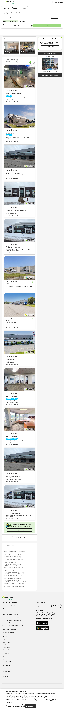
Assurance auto (6, 671)
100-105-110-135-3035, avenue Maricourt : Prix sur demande (16, 588)
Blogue (5, 636)
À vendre (6, 8)
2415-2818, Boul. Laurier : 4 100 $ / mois (12, 565)
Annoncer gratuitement (8, 632)
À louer (14, 8)
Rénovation (5, 676)
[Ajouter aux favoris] (32, 90)
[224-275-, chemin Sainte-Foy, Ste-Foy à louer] (19, 459)
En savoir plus (50, 46)
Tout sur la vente (6, 639)
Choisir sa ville (5, 649)
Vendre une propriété (10, 602)
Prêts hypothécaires (7, 674)
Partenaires (6, 665)
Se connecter (59, 2)
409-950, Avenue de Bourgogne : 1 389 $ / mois (14, 573)
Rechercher (46, 26)
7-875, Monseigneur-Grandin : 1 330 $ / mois (13, 559)
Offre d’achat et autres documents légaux (12, 625)
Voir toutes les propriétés (50, 72)
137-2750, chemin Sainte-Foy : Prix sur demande (14, 586)
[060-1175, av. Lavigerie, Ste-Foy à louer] (19, 379)
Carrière (4, 659)
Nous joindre (40, 602)
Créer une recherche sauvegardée (10, 623)
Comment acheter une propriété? (10, 618)
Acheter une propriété (10, 614)
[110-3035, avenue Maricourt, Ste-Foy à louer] (19, 230)
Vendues (23, 8)
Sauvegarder (18, 530)
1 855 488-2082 (44, 606)
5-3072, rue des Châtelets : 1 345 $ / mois (12, 562)
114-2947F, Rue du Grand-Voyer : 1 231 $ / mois (13, 567)
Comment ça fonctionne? (8, 605)
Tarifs (3, 608)
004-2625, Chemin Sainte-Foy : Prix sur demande (14, 551)
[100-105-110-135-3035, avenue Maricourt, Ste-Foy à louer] (19, 193)
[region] (32, 699)
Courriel (57, 606)
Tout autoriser (30, 706)
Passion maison (6, 647)
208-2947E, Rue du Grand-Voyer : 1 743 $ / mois (14, 572)
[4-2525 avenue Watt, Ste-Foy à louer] (19, 305)
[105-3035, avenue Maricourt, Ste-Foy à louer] (19, 496)
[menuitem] (19, 607)
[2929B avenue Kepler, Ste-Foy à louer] (19, 116)
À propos (5, 653)
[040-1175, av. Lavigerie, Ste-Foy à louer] (19, 419)
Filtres (16, 26)
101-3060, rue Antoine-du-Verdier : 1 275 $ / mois (14, 556)
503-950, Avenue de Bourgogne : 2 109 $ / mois (14, 577)
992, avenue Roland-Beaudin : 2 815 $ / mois (13, 553)
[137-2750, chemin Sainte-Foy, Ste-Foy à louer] (19, 156)
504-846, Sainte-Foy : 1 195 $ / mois (11, 580)
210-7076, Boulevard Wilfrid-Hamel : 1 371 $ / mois (14, 569)
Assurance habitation (7, 669)
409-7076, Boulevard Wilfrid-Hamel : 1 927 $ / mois (14, 570)
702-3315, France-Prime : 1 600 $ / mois (12, 584)
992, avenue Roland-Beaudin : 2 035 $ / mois (13, 554)
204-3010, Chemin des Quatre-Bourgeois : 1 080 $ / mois (16, 581)
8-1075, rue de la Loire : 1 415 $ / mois (12, 561)
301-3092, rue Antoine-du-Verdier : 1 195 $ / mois (14, 550)
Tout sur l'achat (6, 642)
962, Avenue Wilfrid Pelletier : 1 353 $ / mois (13, 564)
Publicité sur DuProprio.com (9, 662)
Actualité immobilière (7, 644)
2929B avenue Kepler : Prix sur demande (12, 578)
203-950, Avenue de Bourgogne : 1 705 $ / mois (14, 575)
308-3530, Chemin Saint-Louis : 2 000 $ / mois (14, 583)
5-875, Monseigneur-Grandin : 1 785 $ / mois (13, 557)
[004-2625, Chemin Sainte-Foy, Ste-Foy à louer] (19, 76)
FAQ (3, 657)
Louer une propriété (9, 629)
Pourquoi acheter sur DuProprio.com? (11, 620)
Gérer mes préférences (15, 706)
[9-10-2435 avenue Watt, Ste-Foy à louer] (19, 342)
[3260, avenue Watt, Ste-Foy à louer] (19, 268)
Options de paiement (7, 611)
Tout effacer (22, 21)
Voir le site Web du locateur (50, 75)
